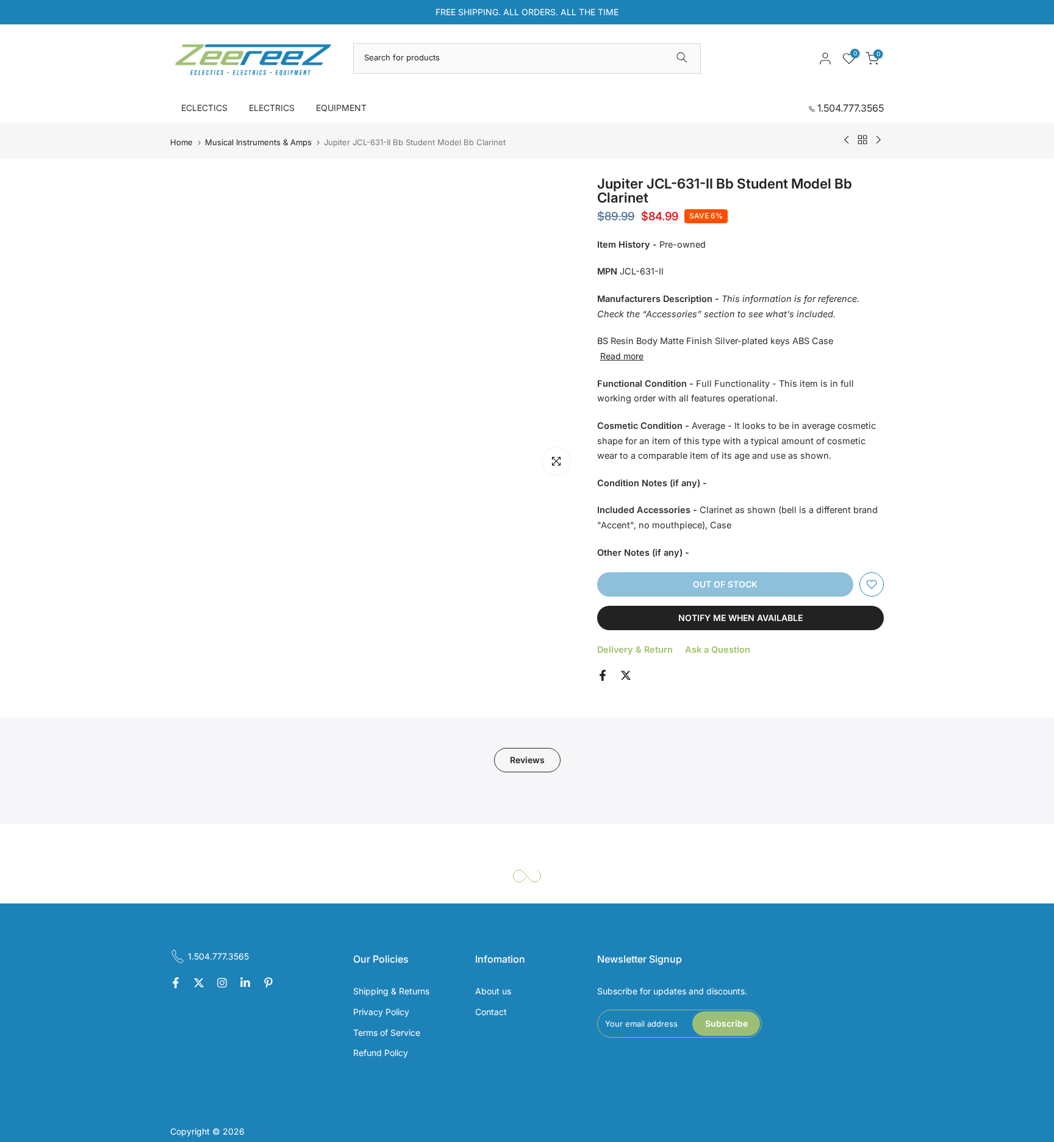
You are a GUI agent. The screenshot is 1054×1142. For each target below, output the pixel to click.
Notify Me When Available (740, 617)
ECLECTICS (204, 107)
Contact (491, 1012)
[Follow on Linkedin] (245, 983)
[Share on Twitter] (625, 675)
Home (181, 142)
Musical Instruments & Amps (258, 142)
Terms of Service (386, 1032)
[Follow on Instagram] (222, 983)
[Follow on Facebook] (175, 983)
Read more (622, 356)
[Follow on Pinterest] (268, 983)
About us (493, 991)
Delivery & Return (635, 649)
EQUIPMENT (341, 107)
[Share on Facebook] (602, 675)
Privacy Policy (381, 1012)
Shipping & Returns (391, 991)
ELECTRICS (272, 107)
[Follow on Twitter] (198, 983)
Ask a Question (717, 649)
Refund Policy (380, 1052)
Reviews (527, 760)
